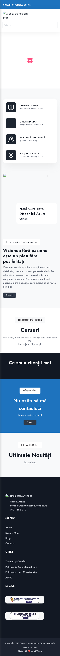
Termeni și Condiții (15, 561)
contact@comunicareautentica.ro (28, 505)
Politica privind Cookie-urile (21, 572)
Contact (9, 295)
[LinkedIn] (46, 5)
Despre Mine (12, 533)
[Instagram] (41, 5)
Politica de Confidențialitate (21, 567)
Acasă (8, 527)
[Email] (52, 5)
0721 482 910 (18, 509)
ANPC (8, 577)
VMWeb (38, 650)
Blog (8, 538)
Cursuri (23, 219)
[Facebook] (35, 5)
